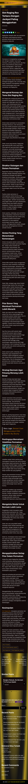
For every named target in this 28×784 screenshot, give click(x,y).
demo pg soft (5, 771)
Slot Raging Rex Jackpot (17, 650)
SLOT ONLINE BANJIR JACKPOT (10, 647)
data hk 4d (5, 750)
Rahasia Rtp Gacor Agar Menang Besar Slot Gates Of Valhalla (21, 661)
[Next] (24, 683)
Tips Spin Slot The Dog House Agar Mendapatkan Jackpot (7, 661)
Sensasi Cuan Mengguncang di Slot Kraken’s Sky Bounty (13, 431)
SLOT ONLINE (5, 10)
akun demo (5, 775)
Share (18, 32)
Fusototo (11, 755)
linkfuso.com (5, 748)
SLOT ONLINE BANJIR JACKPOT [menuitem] (16, 78)
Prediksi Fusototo (6, 752)
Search (3, 705)
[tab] (11, 691)
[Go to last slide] (4, 683)
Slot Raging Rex (6, 611)
